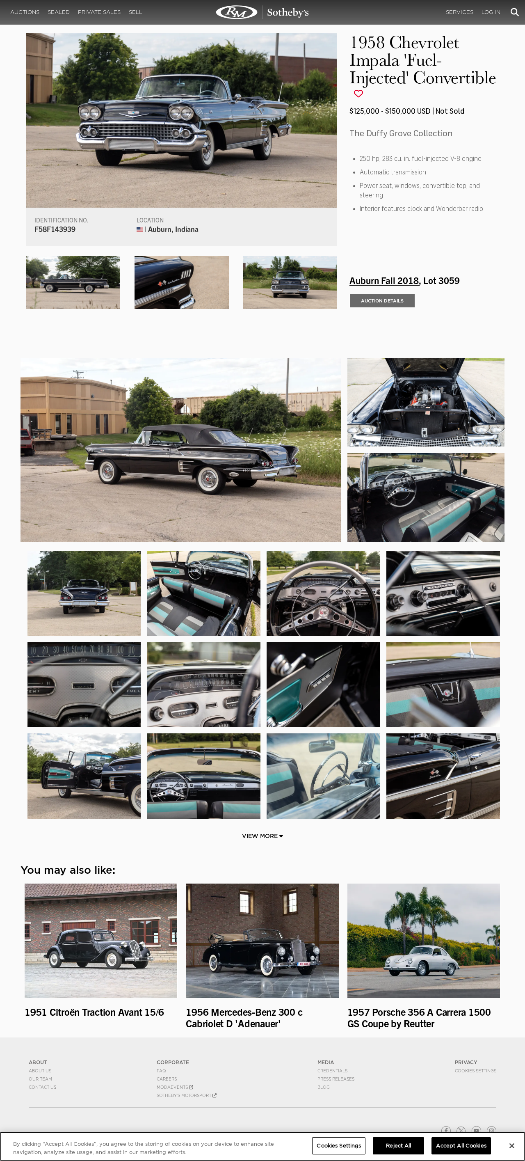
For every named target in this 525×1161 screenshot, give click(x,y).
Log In (491, 12)
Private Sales (99, 12)
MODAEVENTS (173, 1087)
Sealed (59, 12)
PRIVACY (466, 1062)
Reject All (398, 1146)
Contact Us (42, 1087)
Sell (135, 12)
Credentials (332, 1070)
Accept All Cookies (461, 1146)
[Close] (512, 1146)
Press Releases (335, 1078)
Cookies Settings (475, 1070)
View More (260, 836)
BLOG (323, 1087)
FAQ (161, 1070)
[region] (262, 1146)
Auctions (24, 12)
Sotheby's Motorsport (184, 1095)
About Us (40, 1070)
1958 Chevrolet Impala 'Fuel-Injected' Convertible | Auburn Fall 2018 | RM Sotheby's (262, 12)
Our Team (40, 1078)
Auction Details (382, 301)
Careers (167, 1078)
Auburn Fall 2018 (384, 280)
